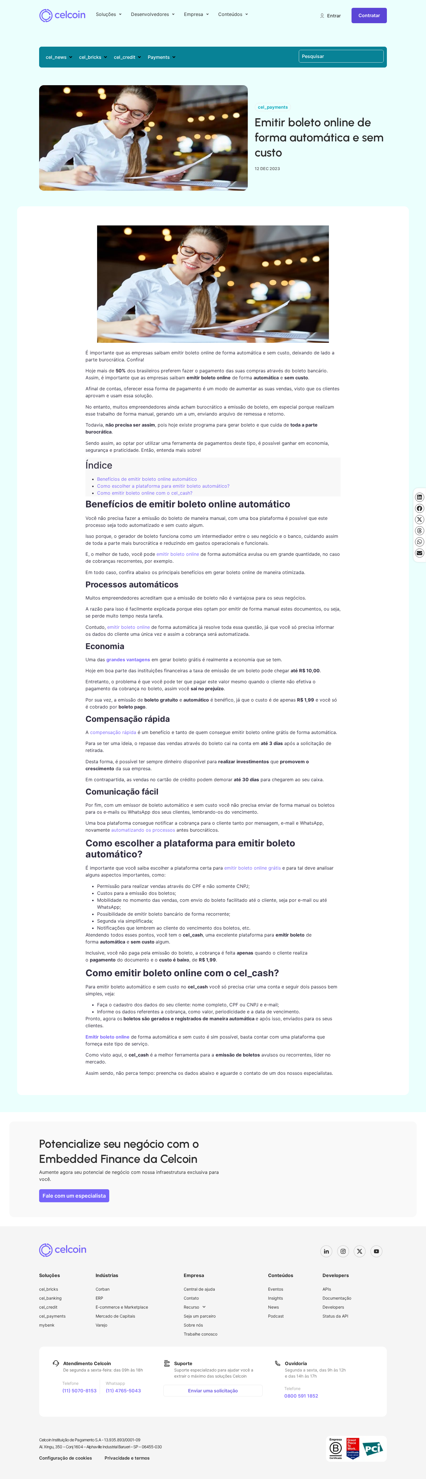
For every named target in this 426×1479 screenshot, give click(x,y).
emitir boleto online (177, 554)
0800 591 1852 (301, 1396)
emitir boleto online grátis (252, 868)
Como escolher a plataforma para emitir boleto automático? (163, 486)
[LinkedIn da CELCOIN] (328, 1251)
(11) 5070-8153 (79, 1391)
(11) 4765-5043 (123, 1391)
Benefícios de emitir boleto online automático (147, 479)
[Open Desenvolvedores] (173, 14)
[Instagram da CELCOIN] (345, 1251)
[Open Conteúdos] (247, 14)
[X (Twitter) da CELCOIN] (362, 1251)
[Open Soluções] (120, 14)
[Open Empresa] (207, 14)
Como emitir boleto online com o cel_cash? (144, 493)
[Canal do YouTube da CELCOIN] (378, 1251)
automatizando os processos (143, 830)
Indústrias (107, 1275)
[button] (330, 15)
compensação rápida (113, 732)
